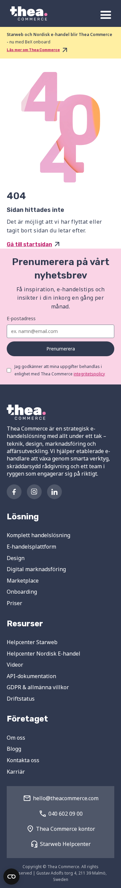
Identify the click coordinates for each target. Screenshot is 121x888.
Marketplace (23, 580)
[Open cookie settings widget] (11, 876)
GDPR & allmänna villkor (38, 687)
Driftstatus (21, 698)
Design (16, 558)
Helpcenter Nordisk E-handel (43, 653)
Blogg (14, 748)
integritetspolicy (89, 374)
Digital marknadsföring (36, 569)
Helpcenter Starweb (32, 642)
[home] (27, 13)
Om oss (16, 737)
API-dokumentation (31, 676)
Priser (14, 603)
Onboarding (22, 591)
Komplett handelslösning (38, 535)
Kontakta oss (23, 760)
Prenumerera (60, 348)
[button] (105, 15)
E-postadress (21, 318)
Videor (15, 664)
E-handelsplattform (31, 546)
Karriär (16, 771)
